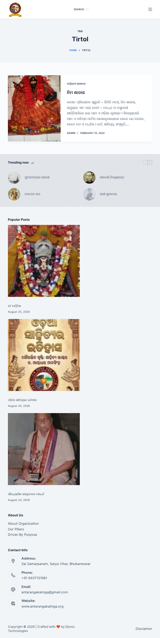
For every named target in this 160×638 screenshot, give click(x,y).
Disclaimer (144, 629)
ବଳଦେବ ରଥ (32, 194)
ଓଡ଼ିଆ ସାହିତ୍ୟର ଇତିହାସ (22, 400)
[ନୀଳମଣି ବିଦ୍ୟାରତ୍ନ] (89, 177)
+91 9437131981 (34, 578)
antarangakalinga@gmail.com (44, 592)
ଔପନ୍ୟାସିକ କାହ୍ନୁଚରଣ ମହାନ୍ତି (26, 494)
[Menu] (150, 9)
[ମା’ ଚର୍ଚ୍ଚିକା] (44, 261)
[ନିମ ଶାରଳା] (34, 108)
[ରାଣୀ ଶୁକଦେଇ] (89, 194)
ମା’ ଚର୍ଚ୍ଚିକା (14, 306)
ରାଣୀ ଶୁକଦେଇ (109, 194)
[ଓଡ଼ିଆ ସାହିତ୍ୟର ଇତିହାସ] (44, 355)
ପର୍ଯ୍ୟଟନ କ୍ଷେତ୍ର (76, 83)
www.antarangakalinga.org (42, 606)
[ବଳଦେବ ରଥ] (14, 194)
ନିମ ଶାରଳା (76, 92)
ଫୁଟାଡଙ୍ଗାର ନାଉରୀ (37, 177)
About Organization (23, 523)
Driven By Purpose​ (22, 534)
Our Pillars (16, 529)
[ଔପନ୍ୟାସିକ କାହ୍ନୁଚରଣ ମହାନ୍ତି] (44, 449)
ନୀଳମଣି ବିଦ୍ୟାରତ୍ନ (112, 177)
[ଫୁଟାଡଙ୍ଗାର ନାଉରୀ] (14, 177)
